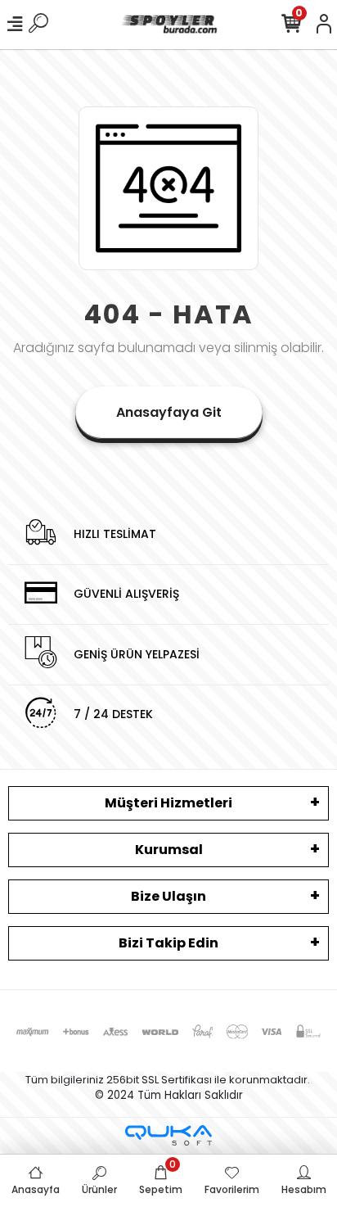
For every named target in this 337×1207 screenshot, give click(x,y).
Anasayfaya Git (169, 412)
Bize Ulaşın (168, 896)
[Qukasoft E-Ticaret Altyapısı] (168, 1135)
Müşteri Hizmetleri (168, 802)
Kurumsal (169, 849)
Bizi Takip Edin (168, 943)
